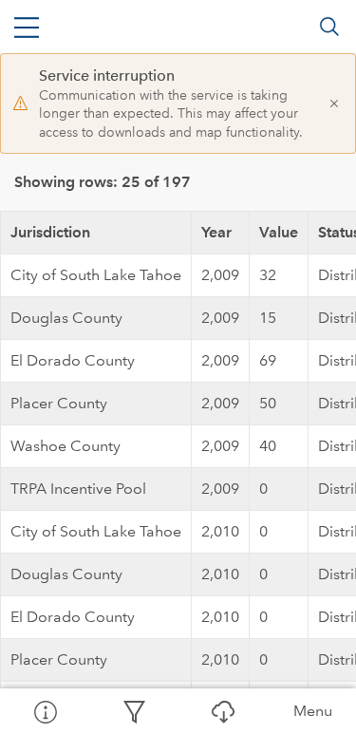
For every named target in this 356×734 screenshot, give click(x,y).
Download (223, 711)
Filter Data (133, 711)
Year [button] (216, 232)
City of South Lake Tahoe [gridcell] (95, 275)
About (44, 711)
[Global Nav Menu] (26, 26)
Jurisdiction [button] (50, 232)
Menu (312, 711)
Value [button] (278, 232)
